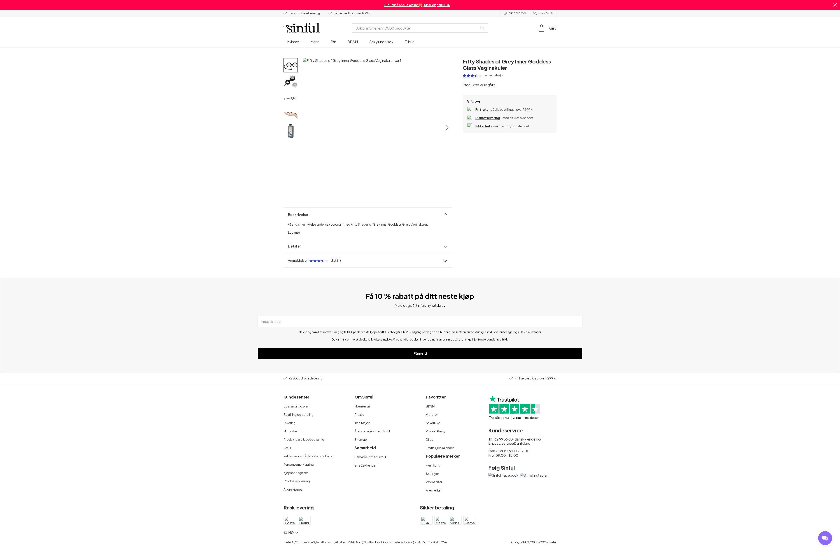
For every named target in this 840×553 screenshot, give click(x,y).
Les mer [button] (294, 232)
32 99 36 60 (545, 13)
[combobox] (415, 28)
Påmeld (420, 353)
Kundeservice (518, 13)
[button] (835, 5)
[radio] (464, 75)
